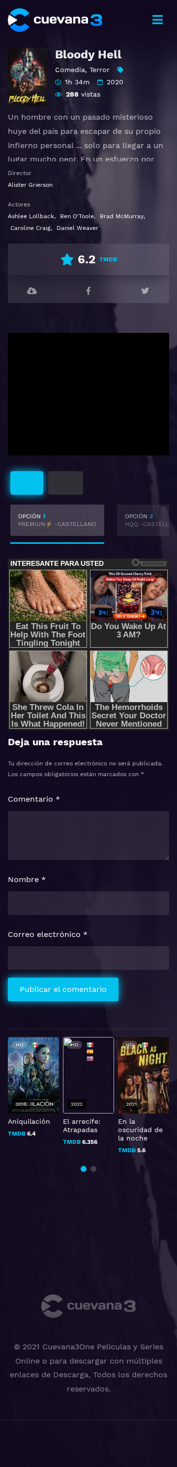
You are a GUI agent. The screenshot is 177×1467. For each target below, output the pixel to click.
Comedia (70, 70)
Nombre (27, 879)
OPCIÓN (57, 520)
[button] (84, 1169)
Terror (99, 70)
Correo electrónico (48, 934)
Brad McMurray (122, 216)
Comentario (34, 799)
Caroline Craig (30, 228)
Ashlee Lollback (31, 216)
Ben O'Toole (77, 216)
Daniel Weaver (77, 228)
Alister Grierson (30, 184)
